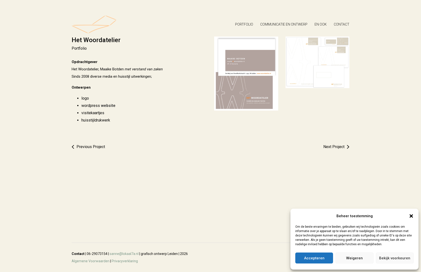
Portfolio (244, 24)
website (108, 105)
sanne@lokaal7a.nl (124, 254)
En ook (321, 24)
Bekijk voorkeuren (394, 258)
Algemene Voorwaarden (90, 261)
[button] (411, 216)
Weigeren (354, 258)
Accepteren (314, 258)
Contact (341, 24)
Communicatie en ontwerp (283, 24)
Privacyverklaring (125, 261)
